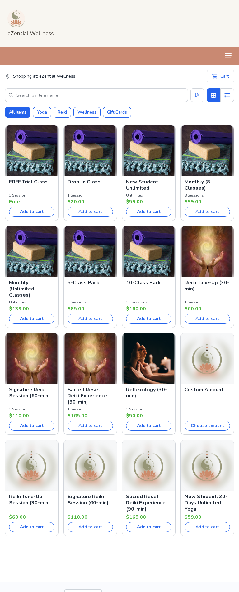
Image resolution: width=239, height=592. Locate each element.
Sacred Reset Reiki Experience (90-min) (87, 395)
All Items (17, 112)
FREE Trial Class (28, 182)
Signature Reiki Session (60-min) (29, 392)
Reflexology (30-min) (146, 392)
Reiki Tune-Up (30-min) (207, 285)
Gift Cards (117, 112)
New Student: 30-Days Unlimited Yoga (206, 502)
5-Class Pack (83, 282)
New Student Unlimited (142, 185)
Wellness (86, 112)
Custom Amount (204, 389)
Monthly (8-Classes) (198, 185)
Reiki (62, 112)
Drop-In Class (84, 182)
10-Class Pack (143, 282)
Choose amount (207, 426)
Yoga (42, 112)
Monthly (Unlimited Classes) (21, 288)
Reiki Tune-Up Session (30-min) (29, 499)
